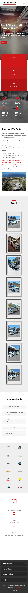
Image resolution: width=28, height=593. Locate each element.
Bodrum (4, 160)
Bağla (13, 163)
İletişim (4, 42)
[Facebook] (11, 591)
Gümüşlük (18, 163)
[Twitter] (14, 591)
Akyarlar (4, 163)
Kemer (9, 163)
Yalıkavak (5, 165)
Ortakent (18, 165)
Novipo (18, 587)
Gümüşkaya (11, 165)
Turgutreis (11, 160)
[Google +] (17, 591)
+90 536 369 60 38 (14, 523)
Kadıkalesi (17, 160)
